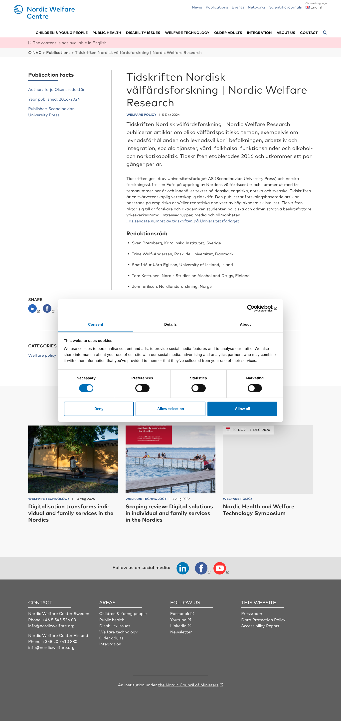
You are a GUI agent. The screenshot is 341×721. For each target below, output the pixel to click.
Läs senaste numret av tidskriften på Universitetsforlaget (183, 220)
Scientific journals (285, 6)
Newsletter (181, 631)
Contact (309, 32)
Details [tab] (170, 324)
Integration (259, 32)
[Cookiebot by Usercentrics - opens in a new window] (255, 308)
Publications (217, 6)
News (197, 6)
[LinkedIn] (35, 310)
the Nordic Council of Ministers (188, 684)
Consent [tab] (95, 324)
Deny (98, 409)
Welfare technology (187, 32)
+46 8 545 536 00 (59, 619)
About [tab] (245, 324)
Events (238, 6)
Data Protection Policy (263, 619)
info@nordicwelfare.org (51, 625)
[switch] (142, 388)
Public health (107, 32)
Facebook (179, 613)
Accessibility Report (260, 625)
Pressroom (251, 613)
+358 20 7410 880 (60, 641)
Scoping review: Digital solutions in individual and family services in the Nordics (169, 513)
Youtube (178, 619)
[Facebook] (49, 310)
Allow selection (170, 409)
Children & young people (62, 32)
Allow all (242, 409)
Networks (257, 6)
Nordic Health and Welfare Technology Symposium (258, 509)
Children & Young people (123, 613)
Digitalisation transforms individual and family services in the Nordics (70, 513)
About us (286, 32)
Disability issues (143, 32)
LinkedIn (178, 625)
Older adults (228, 32)
